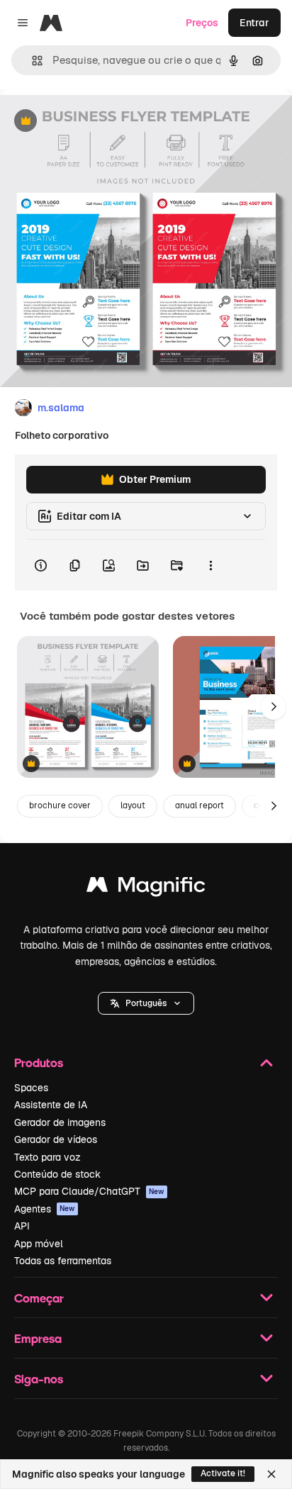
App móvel (38, 1243)
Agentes (44, 1209)
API (22, 1226)
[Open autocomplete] (31, 60)
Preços (202, 22)
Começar (39, 1297)
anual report (199, 805)
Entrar (254, 22)
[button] (146, 1003)
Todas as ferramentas (62, 1260)
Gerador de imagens (60, 1122)
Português (146, 1003)
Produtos (38, 1062)
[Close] (271, 1474)
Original (91, 121)
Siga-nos (38, 1378)
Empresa (38, 1338)
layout (132, 805)
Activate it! (223, 1473)
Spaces (31, 1087)
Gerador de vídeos (55, 1139)
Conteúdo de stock (57, 1174)
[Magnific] (146, 888)
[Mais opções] (210, 565)
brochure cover (60, 805)
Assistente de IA (50, 1104)
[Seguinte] (273, 707)
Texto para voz (47, 1157)
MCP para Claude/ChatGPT (89, 1191)
